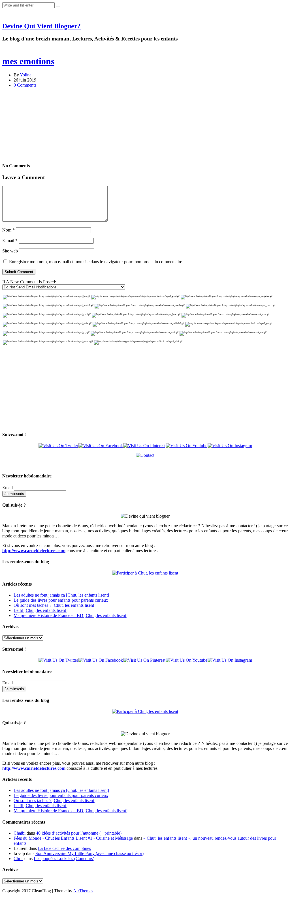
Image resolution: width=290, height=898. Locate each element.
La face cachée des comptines (64, 848)
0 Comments (25, 85)
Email (7, 487)
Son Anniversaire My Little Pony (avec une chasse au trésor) (89, 853)
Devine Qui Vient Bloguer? (41, 26)
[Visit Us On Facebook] (100, 445)
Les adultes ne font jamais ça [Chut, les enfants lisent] (61, 595)
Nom (8, 230)
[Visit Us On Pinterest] (144, 445)
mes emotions (28, 61)
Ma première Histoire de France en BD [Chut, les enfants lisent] (70, 615)
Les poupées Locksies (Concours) (64, 858)
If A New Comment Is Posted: (29, 281)
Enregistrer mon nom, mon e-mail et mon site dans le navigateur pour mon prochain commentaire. (96, 261)
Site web (10, 250)
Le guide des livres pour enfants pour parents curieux (61, 600)
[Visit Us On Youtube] (186, 445)
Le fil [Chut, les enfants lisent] (40, 610)
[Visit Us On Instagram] (229, 445)
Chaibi (19, 833)
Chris (18, 858)
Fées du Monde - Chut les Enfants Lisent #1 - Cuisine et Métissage (73, 838)
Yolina (25, 74)
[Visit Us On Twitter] (58, 445)
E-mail (10, 240)
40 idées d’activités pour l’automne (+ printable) (78, 833)
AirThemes (83, 890)
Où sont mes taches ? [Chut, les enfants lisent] (54, 605)
